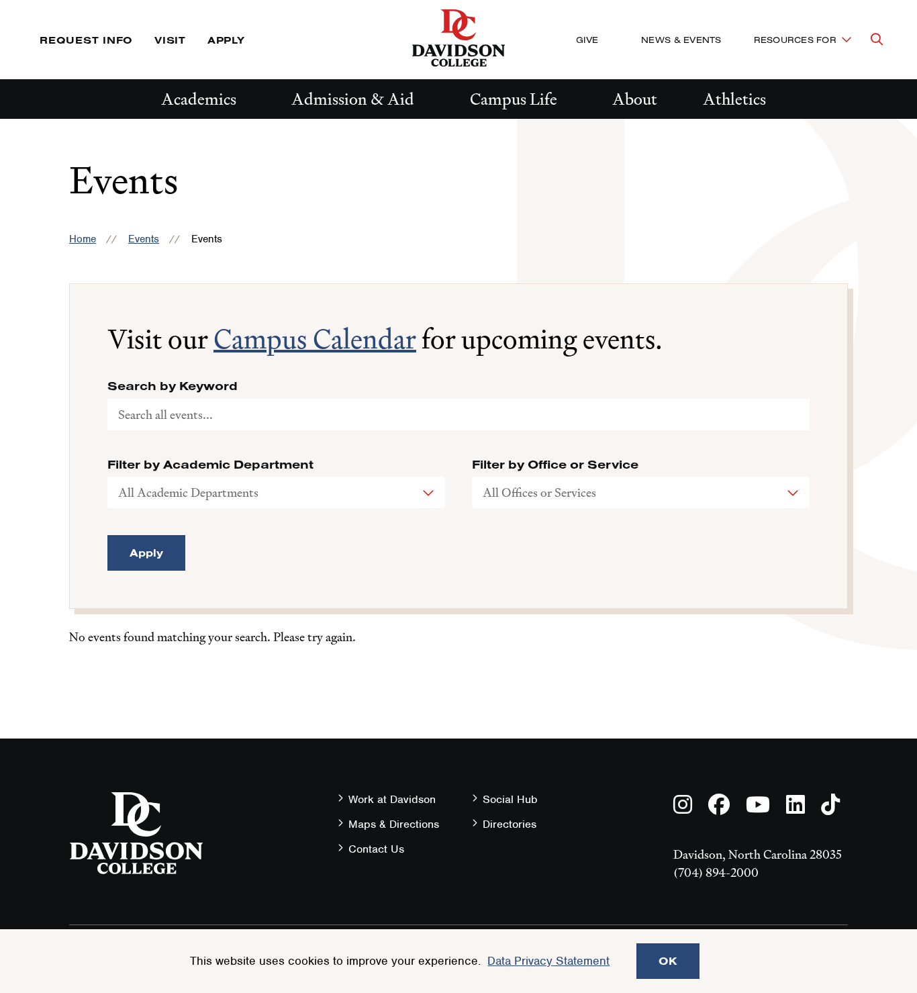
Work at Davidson (392, 799)
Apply (226, 40)
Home (82, 239)
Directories (509, 824)
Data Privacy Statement (548, 960)
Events (143, 239)
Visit (170, 40)
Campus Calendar (314, 339)
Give (587, 39)
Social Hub (510, 799)
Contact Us (376, 849)
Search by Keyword (172, 386)
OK (668, 960)
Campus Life (513, 99)
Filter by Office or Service (555, 464)
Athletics (734, 99)
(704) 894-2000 (716, 872)
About (634, 99)
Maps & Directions (393, 824)
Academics (198, 99)
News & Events (681, 39)
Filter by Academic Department (210, 464)
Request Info (86, 40)
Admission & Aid (352, 99)
